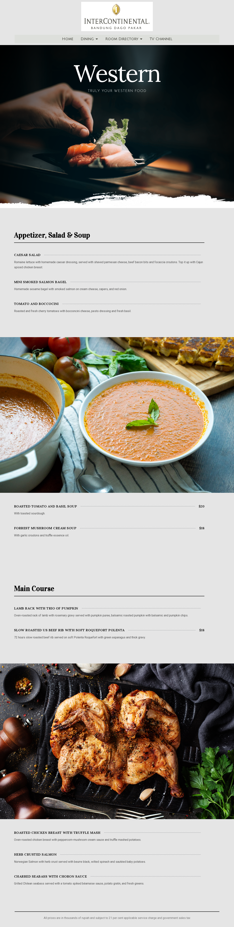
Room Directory (121, 39)
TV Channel (161, 39)
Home (67, 39)
